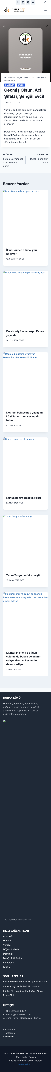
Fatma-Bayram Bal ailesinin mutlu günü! (13, 160)
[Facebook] (28, 2)
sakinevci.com (25, 1064)
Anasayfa (8, 936)
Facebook (10, 1029)
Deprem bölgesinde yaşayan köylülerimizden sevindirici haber (24, 416)
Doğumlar (8, 953)
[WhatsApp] (18, 2)
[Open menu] (45, 10)
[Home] (5, 77)
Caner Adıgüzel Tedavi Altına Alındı (21, 986)
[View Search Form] (45, 2)
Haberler (9, 85)
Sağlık (21, 85)
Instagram (10, 1033)
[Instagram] (23, 2)
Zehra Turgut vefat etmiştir (23, 575)
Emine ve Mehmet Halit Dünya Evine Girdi (25, 981)
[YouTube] (33, 2)
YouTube (9, 1036)
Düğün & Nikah (11, 949)
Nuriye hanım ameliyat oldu (23, 497)
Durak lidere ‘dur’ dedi (39, 158)
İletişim (6, 967)
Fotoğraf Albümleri (12, 958)
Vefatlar (7, 945)
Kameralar (8, 962)
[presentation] (25, 217)
